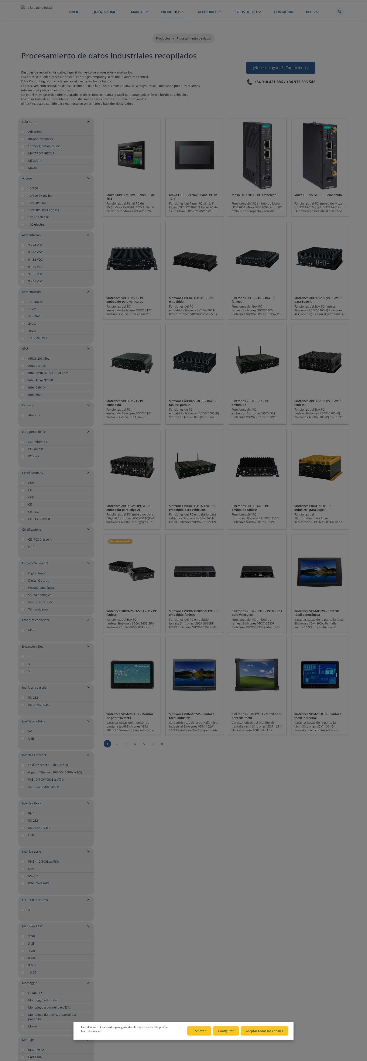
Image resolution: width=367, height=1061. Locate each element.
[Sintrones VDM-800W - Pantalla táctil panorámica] (320, 571)
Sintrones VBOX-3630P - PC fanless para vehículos (257, 613)
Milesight (34, 160)
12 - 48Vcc (35, 302)
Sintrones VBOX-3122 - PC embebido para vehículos (125, 300)
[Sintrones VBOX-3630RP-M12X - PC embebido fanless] (194, 571)
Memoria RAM (32, 926)
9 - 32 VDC (35, 259)
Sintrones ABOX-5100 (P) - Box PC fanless (318, 403)
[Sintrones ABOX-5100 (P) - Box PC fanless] (320, 362)
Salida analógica (39, 595)
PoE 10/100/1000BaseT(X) (46, 779)
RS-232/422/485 (39, 705)
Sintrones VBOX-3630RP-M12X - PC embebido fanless (194, 613)
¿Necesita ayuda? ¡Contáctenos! (281, 67)
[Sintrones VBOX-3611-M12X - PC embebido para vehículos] (194, 466)
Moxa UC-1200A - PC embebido (254, 195)
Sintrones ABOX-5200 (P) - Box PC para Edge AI (318, 300)
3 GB (31, 943)
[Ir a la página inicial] (37, 11)
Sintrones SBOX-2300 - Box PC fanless (253, 300)
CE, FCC (33, 512)
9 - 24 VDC (35, 245)
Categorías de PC (34, 432)
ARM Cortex (36, 366)
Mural (32, 1026)
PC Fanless (35, 449)
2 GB (31, 936)
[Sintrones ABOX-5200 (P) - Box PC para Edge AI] (320, 259)
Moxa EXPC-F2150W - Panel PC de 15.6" (130, 197)
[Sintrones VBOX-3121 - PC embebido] (132, 362)
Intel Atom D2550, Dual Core (48, 373)
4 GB (31, 951)
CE (30, 504)
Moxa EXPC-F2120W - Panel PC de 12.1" (193, 197)
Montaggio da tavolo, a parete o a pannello (52, 1017)
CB (30, 490)
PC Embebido (37, 442)
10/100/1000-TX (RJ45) (43, 210)
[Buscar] (340, 11)
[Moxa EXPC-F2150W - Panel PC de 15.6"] (132, 155)
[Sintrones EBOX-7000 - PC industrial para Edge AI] (320, 466)
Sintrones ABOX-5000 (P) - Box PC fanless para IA (193, 403)
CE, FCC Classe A (40, 539)
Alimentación (31, 235)
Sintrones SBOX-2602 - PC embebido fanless (250, 507)
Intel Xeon (35, 395)
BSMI (31, 483)
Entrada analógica (41, 588)
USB (31, 738)
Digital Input (37, 573)
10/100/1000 (37, 203)
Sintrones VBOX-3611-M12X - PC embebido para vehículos (192, 507)
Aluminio (34, 415)
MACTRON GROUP (41, 153)
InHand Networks (40, 139)
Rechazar (199, 1031)
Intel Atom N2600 (40, 380)
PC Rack (33, 456)
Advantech (35, 132)
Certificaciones (32, 473)
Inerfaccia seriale (34, 687)
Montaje (28, 1040)
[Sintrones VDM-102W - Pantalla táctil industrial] (194, 675)
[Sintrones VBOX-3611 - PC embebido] (257, 362)
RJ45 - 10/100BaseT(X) (43, 861)
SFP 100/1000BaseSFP (43, 787)
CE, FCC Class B (39, 519)
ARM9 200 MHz (39, 358)
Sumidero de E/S (40, 602)
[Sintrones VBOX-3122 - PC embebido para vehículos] (132, 259)
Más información (91, 1031)
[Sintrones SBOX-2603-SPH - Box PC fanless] (132, 571)
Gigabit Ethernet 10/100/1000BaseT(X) (55, 772)
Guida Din (35, 993)
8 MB (31, 965)
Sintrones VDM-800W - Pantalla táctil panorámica (317, 613)
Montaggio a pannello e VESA (49, 1007)
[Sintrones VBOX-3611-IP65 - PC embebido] (194, 259)
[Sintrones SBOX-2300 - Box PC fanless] (257, 259)
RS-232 (33, 697)
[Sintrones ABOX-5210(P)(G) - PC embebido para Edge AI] (132, 466)
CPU (25, 348)
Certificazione (31, 529)
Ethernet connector (35, 620)
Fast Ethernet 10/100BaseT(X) (48, 765)
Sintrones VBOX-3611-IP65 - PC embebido (191, 300)
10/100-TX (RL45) (40, 196)
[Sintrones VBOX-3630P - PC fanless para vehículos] (257, 571)
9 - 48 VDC (35, 281)
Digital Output (38, 580)
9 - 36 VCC (35, 267)
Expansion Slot (32, 646)
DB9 (31, 869)
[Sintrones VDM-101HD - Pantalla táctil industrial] (320, 675)
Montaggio (29, 983)
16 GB (32, 972)
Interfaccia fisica (33, 721)
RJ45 (31, 813)
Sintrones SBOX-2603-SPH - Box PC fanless (131, 613)
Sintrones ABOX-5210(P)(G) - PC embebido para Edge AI (128, 507)
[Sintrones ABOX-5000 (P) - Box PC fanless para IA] (194, 362)
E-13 (31, 547)
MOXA (32, 168)
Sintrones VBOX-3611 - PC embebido (250, 403)
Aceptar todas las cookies (264, 1031)
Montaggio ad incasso (43, 1000)
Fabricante (29, 122)
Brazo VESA (36, 1050)
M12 (31, 630)
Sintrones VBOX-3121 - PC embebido (125, 403)
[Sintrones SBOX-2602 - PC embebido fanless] (257, 466)
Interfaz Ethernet (34, 755)
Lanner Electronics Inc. (44, 146)
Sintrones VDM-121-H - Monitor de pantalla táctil (257, 716)
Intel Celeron (37, 387)
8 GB (31, 958)
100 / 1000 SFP (38, 217)
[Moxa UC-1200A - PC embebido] (257, 155)
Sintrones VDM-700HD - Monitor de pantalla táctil (129, 716)
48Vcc (32, 331)
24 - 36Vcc (35, 316)
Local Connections (35, 900)
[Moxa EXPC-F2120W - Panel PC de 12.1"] (194, 155)
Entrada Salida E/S (35, 563)
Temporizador (38, 609)
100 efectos (36, 224)
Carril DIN (35, 1057)
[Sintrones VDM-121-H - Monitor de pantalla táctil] (257, 675)
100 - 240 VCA (38, 338)
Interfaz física (31, 803)
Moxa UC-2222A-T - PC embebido (318, 195)
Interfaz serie (31, 851)
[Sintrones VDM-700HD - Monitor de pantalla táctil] (132, 675)
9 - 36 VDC (35, 274)
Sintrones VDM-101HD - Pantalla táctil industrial (317, 716)
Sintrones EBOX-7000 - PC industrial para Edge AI (313, 507)
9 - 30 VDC (35, 252)
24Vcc (32, 323)
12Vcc (32, 309)
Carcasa (27, 405)
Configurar (226, 1031)
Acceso (27, 178)
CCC (31, 497)
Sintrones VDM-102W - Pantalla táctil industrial (191, 716)
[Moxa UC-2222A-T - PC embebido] (320, 155)
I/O (30, 731)
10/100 (33, 188)
